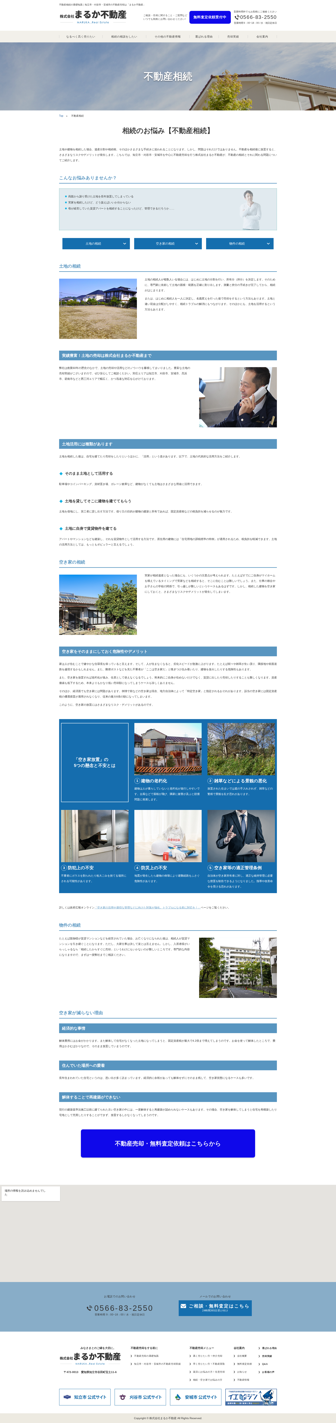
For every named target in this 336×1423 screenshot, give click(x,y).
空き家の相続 (165, 243)
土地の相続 (93, 243)
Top (61, 115)
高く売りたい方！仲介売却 (207, 1356)
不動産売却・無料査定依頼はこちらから (168, 1143)
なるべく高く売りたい (80, 36)
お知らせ (242, 1371)
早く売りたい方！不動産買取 (209, 1364)
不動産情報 (243, 1379)
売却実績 (233, 36)
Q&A (265, 1364)
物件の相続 (237, 243)
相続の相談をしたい (124, 36)
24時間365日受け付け (219, 1307)
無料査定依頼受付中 (210, 17)
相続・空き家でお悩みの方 (207, 1379)
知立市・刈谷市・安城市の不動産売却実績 (157, 1364)
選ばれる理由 (204, 36)
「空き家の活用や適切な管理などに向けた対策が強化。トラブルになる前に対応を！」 (147, 907)
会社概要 (242, 1356)
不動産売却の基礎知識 (146, 1356)
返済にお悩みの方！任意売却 (209, 1371)
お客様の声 (268, 1372)
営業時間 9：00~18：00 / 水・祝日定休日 (123, 1310)
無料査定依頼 (244, 1364)
